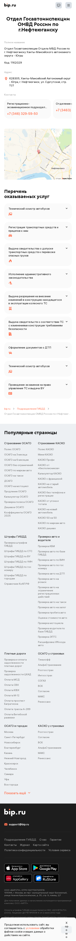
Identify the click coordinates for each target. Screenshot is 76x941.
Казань (8, 753)
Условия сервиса (59, 850)
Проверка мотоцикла (50, 623)
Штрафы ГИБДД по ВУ (17, 556)
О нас (43, 839)
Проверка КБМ (46, 546)
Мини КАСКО (45, 454)
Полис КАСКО (46, 449)
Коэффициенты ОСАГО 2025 (18, 514)
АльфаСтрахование (49, 664)
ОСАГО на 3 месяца (15, 454)
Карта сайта (41, 845)
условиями (32, 928)
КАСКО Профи (46, 459)
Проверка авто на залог (52, 607)
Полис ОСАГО (12, 449)
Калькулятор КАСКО (50, 473)
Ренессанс (44, 701)
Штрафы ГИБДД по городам (15, 577)
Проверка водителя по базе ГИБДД (51, 630)
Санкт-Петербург (14, 737)
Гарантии (55, 839)
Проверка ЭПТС (47, 636)
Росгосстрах (45, 670)
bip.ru (7, 408)
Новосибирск (12, 742)
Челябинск (10, 768)
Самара (8, 774)
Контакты (10, 845)
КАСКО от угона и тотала (48, 502)
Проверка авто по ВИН (51, 559)
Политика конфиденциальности (24, 850)
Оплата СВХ (11, 684)
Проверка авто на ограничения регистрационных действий (48, 592)
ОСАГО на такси (13, 475)
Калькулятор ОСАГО (16, 496)
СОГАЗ (42, 680)
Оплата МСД (12, 679)
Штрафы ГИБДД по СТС (18, 551)
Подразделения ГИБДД (31, 408)
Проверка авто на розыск (48, 580)
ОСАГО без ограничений (18, 465)
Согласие (43, 691)
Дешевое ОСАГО (14, 507)
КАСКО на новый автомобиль (47, 511)
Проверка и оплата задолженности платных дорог (15, 662)
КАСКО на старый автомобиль (48, 485)
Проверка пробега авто (52, 612)
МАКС (41, 696)
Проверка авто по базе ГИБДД (51, 553)
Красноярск (11, 763)
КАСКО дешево (47, 528)
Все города (11, 784)
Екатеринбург (12, 747)
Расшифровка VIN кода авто (51, 643)
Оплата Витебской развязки (15, 716)
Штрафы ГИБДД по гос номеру (17, 568)
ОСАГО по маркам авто (18, 470)
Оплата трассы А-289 (17, 709)
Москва (8, 731)
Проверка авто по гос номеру (51, 567)
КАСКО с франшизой (50, 478)
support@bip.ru (19, 824)
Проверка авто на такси (52, 602)
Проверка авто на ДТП (51, 573)
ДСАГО (8, 480)
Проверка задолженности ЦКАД (17, 673)
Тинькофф (44, 659)
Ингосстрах (45, 675)
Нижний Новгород (15, 758)
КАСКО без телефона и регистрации (51, 494)
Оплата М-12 (11, 695)
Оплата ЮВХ (11, 690)
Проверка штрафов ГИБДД (15, 544)
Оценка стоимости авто (52, 617)
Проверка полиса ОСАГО (19, 502)
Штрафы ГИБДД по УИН (18, 561)
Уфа (6, 779)
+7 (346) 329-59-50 (22, 114)
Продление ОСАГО (15, 491)
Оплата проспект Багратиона (14, 702)
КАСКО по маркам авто (51, 523)
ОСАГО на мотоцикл (16, 486)
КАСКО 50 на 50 (47, 517)
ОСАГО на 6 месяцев (16, 459)
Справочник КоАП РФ (16, 583)
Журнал (25, 845)
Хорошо (66, 929)
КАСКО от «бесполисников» (48, 466)
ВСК (40, 685)
